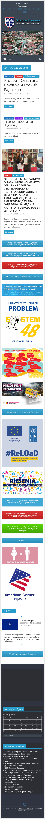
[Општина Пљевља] (4, 58)
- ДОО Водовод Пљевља (13, 768)
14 (4, 726)
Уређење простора (31, 76)
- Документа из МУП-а (12, 789)
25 (26, 728)
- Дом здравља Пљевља (13, 787)
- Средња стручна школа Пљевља (17, 775)
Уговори (19, 76)
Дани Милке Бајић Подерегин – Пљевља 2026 (30, 621)
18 (26, 726)
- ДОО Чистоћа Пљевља (13, 765)
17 (21, 726)
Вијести (7, 175)
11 (26, 723)
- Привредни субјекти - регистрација (18, 791)
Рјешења (19, 118)
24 (21, 728)
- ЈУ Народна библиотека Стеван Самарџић (21, 763)
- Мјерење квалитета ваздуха (15, 756)
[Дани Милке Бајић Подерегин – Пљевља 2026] (10, 621)
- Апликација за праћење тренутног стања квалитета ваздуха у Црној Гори (20, 752)
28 (4, 731)
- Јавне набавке (9, 782)
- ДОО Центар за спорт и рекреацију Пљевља (22, 770)
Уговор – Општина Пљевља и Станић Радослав (21, 85)
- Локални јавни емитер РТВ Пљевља (18, 777)
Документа (9, 76)
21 (4, 728)
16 (15, 726)
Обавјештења (18, 175)
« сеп (5, 735)
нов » (11, 735)
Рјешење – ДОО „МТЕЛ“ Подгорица (19, 123)
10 (21, 723)
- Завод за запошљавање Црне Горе (18, 780)
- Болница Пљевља (11, 784)
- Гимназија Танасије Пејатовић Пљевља (20, 773)
